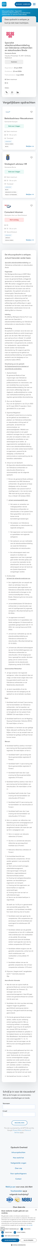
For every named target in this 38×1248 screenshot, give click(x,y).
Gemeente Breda (10, 53)
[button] (19, 1245)
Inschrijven (19, 1123)
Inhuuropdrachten (8, 11)
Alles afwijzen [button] (28, 1240)
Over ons (18, 1168)
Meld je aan (10, 1187)
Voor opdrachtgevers (18, 1173)
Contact (18, 1179)
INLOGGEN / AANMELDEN (23, 4)
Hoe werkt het (18, 1158)
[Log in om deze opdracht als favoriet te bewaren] (31, 112)
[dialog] (19, 1228)
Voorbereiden (16, 1191)
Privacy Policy (17, 1130)
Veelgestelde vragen (18, 1163)
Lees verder (29, 1225)
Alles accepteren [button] (10, 1240)
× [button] (36, 1210)
